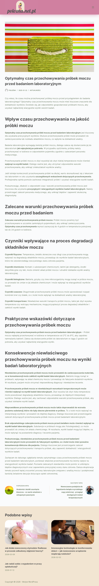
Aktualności (35, 90)
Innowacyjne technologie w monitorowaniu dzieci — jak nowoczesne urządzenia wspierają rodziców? (71, 551)
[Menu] (93, 7)
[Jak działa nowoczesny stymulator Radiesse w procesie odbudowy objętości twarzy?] (26, 532)
